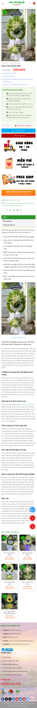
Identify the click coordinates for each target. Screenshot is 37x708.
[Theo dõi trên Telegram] (27, 699)
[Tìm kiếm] (30, 3)
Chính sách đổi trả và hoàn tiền (15, 671)
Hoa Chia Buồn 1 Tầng (9, 554)
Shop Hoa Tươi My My (27, 404)
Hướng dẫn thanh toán (12, 675)
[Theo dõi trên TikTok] (6, 699)
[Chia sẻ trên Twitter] (10, 210)
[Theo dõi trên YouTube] (24, 699)
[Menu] (2, 3)
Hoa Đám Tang (15, 63)
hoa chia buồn (9, 203)
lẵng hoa (12, 205)
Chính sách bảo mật (11, 661)
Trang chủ (4, 63)
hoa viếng (4, 205)
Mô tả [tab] (5, 217)
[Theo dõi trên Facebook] (2, 699)
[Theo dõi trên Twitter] (13, 699)
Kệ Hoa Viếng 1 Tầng (27, 554)
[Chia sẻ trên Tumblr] (21, 210)
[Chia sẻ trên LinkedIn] (17, 210)
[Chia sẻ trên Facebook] (3, 210)
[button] (19, 73)
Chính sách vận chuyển (12, 668)
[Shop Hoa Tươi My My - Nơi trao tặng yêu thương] (17, 3)
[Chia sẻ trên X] (6, 210)
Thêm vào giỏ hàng (24, 125)
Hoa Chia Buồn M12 (27, 583)
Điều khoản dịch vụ (10, 664)
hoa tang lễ (29, 203)
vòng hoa (19, 205)
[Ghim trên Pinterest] (14, 210)
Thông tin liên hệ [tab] (9, 225)
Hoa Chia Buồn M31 (9, 583)
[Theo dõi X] (10, 699)
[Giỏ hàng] (34, 3)
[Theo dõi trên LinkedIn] (20, 699)
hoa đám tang (20, 203)
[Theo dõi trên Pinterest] (17, 699)
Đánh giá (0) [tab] (7, 221)
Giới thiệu (7, 657)
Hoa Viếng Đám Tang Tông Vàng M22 (9, 612)
